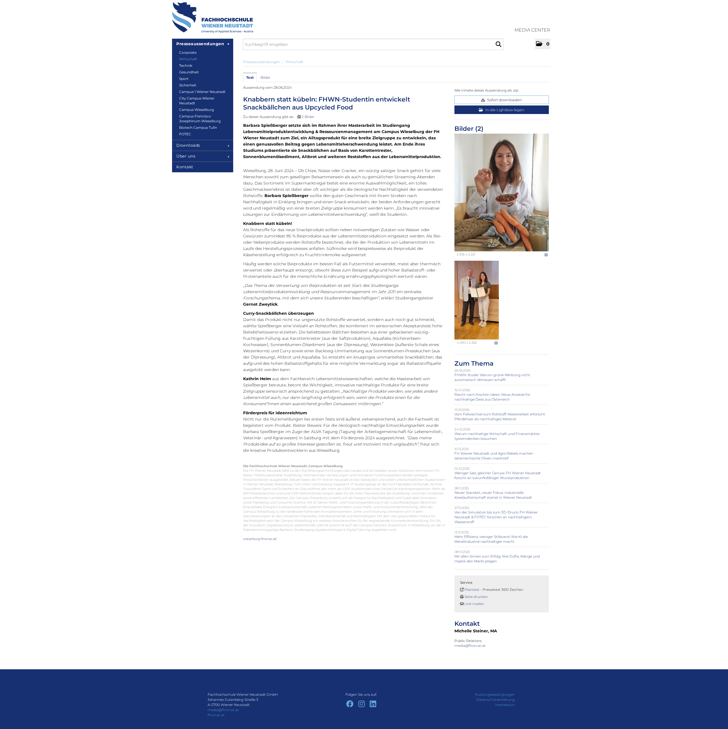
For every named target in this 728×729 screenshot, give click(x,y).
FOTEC (185, 134)
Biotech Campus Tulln (198, 127)
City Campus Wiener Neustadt (196, 100)
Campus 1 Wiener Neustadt (202, 92)
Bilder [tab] (265, 77)
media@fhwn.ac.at (470, 645)
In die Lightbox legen (504, 109)
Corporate (188, 52)
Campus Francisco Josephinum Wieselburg (200, 118)
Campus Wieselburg (196, 109)
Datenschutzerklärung (495, 699)
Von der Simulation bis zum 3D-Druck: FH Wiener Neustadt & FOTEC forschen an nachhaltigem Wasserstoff (496, 517)
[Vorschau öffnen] (501, 192)
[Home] (212, 17)
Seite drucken (476, 597)
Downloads (188, 145)
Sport (184, 78)
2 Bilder (308, 117)
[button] (543, 44)
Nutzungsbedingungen (495, 694)
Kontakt (184, 166)
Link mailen (474, 604)
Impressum (505, 705)
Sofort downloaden (504, 100)
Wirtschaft (188, 59)
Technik (185, 65)
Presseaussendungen (200, 43)
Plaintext (471, 589)
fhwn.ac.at (216, 715)
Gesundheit (189, 72)
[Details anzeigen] (546, 255)
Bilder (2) (468, 128)
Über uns (185, 156)
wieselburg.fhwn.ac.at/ (260, 539)
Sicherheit (187, 85)
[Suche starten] (498, 44)
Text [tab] (250, 77)
